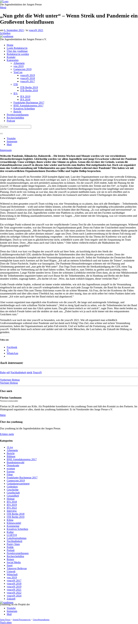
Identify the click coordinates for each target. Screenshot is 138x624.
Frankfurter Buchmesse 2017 (22, 477)
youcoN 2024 (14, 595)
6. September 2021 (14, 30)
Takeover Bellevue (17, 568)
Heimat (10, 498)
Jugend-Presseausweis (22, 619)
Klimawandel (14, 523)
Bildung (11, 456)
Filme (10, 474)
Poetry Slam (13, 544)
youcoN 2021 (36, 30)
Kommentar (13, 526)
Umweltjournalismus (41, 619)
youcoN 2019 (14, 586)
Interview (12, 510)
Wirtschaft (12, 574)
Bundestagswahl (15, 462)
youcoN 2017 (14, 580)
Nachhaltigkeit (18, 372)
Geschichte (13, 489)
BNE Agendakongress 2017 (22, 459)
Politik (10, 547)
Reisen (10, 559)
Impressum (6, 150)
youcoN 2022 (14, 592)
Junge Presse (5, 619)
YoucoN (37, 372)
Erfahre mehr (7, 434)
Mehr (3, 415)
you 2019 (12, 577)
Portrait (10, 550)
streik (29, 372)
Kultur (10, 532)
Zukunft (11, 598)
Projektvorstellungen (18, 553)
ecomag (11, 468)
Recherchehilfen (15, 556)
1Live (10, 447)
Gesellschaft (13, 492)
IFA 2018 (12, 501)
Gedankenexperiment (18, 483)
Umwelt (11, 571)
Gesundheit (13, 495)
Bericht (10, 453)
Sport (9, 565)
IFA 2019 (12, 504)
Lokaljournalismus (16, 538)
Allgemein (12, 450)
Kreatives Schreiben (17, 529)
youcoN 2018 (14, 583)
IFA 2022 (12, 507)
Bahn (3, 372)
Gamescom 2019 (16, 480)
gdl (8, 372)
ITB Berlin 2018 (15, 513)
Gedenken (12, 486)
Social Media (14, 562)
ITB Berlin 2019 (15, 516)
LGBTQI (12, 535)
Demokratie (13, 465)
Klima (10, 520)
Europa (10, 471)
